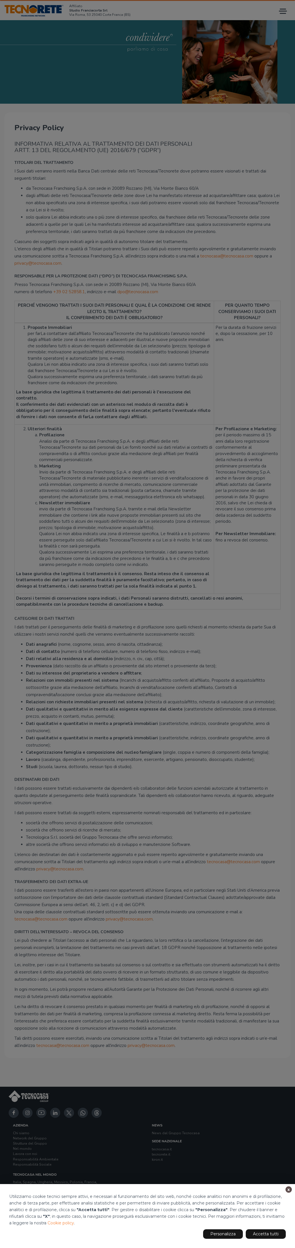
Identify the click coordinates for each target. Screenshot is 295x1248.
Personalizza (223, 1233)
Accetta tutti (266, 1233)
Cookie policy (61, 1223)
